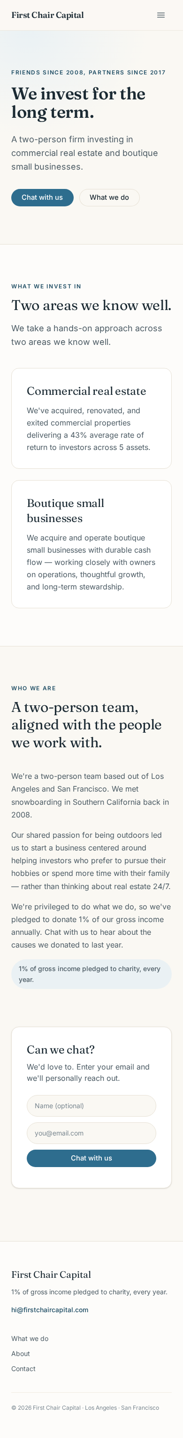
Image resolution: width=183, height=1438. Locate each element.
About (20, 1353)
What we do (109, 197)
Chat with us (42, 197)
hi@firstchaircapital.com (49, 1310)
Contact (23, 1368)
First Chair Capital (47, 14)
